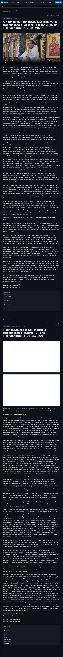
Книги (18, 2)
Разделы (5, 2)
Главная (12, 2)
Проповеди (7, 18)
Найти (59, 6)
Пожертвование (33, 2)
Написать (58, 2)
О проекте (24, 2)
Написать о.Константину (46, 2)
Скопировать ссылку (53, 15)
